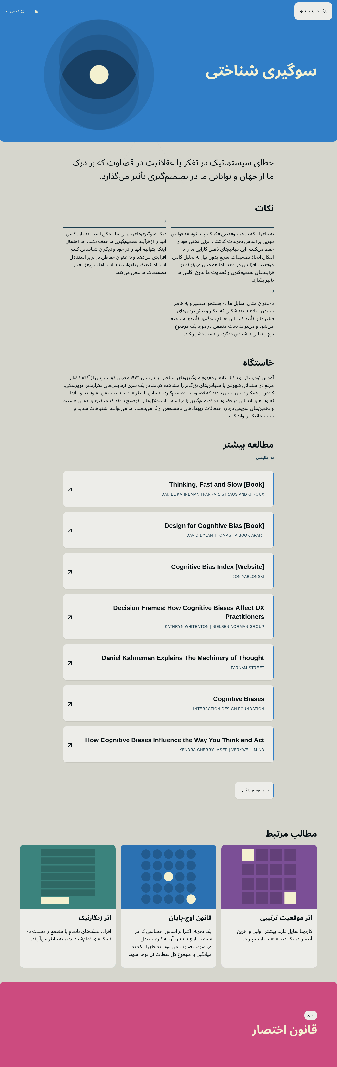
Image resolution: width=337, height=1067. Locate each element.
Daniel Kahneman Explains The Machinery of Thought (183, 658)
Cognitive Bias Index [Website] (217, 567)
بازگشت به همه (315, 11)
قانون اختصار (284, 1030)
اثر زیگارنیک (95, 918)
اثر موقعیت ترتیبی (286, 918)
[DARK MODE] (36, 11)
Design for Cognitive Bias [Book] (214, 526)
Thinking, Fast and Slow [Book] (216, 484)
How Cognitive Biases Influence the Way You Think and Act (174, 740)
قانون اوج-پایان (190, 918)
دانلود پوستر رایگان (255, 790)
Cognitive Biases (238, 699)
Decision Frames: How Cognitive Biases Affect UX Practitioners (188, 612)
